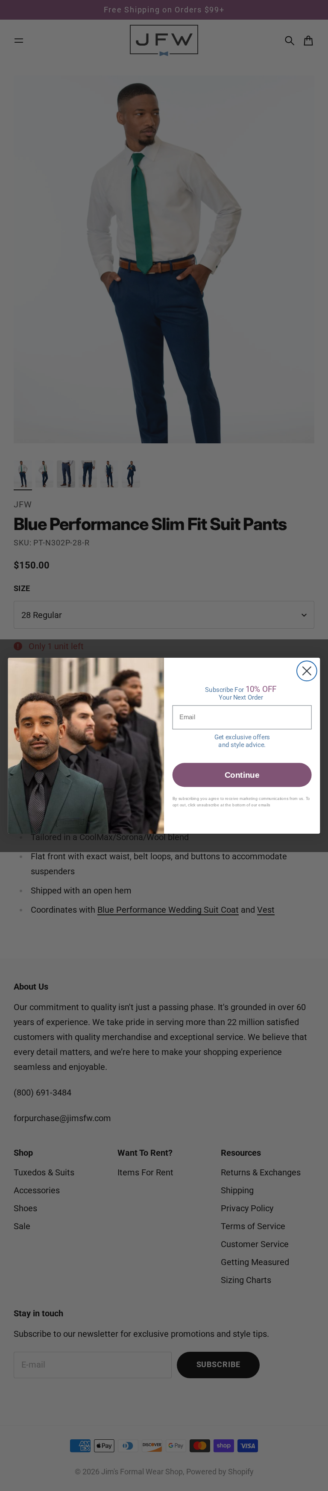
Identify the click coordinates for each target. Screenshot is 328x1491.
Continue (242, 774)
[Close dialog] (307, 671)
